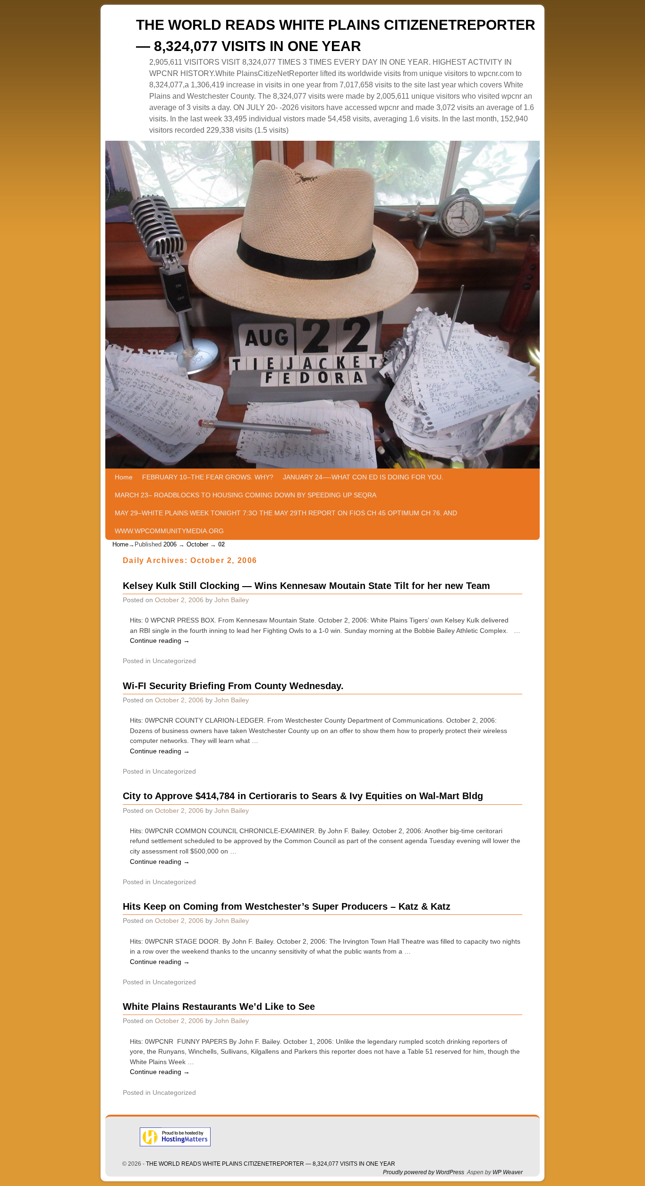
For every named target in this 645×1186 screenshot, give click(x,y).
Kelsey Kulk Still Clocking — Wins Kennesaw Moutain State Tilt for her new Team (306, 585)
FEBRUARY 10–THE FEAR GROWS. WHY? (207, 477)
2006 (170, 544)
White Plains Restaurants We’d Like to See (219, 1006)
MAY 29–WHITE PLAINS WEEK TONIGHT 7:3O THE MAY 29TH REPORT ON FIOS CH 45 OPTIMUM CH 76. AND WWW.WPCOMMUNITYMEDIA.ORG (286, 522)
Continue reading (160, 640)
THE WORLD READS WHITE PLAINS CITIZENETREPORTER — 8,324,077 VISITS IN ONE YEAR (270, 1163)
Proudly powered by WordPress (423, 1172)
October (197, 544)
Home (124, 477)
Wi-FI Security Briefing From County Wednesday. (233, 686)
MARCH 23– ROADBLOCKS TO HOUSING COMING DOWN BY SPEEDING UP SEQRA (245, 495)
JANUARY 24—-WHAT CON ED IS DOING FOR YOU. (363, 477)
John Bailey (231, 600)
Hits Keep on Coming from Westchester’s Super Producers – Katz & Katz (286, 906)
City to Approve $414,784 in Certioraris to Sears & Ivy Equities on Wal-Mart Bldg (303, 796)
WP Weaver (507, 1172)
